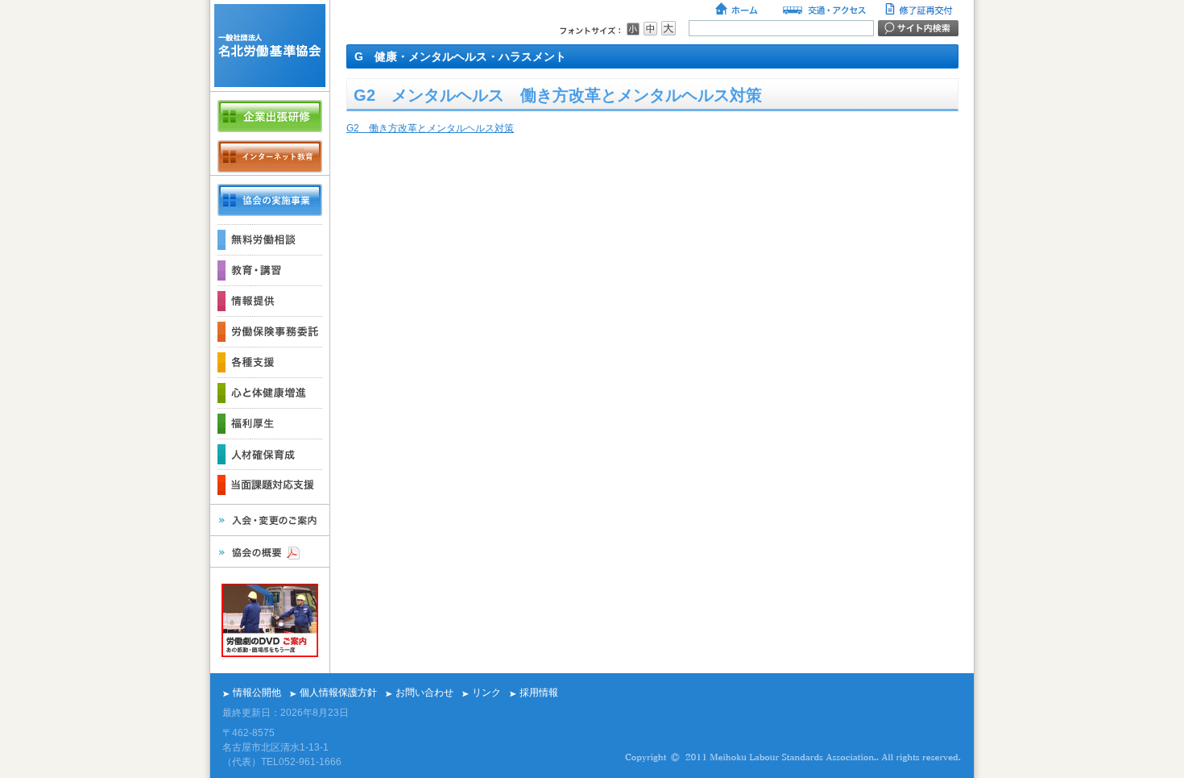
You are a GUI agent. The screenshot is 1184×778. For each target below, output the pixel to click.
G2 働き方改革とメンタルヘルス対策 (430, 128)
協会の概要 (269, 551)
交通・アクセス (823, 10)
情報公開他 (257, 692)
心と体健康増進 (269, 392)
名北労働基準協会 (269, 45)
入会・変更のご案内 (269, 520)
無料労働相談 (269, 239)
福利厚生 (269, 423)
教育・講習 (269, 270)
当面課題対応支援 (269, 484)
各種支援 (269, 362)
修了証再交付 (920, 10)
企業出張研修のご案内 (269, 116)
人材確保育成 (269, 454)
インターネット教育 (269, 156)
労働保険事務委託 (269, 331)
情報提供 (269, 300)
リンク (486, 692)
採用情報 (539, 692)
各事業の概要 (269, 200)
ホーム (738, 10)
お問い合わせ (424, 692)
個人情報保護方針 (338, 692)
